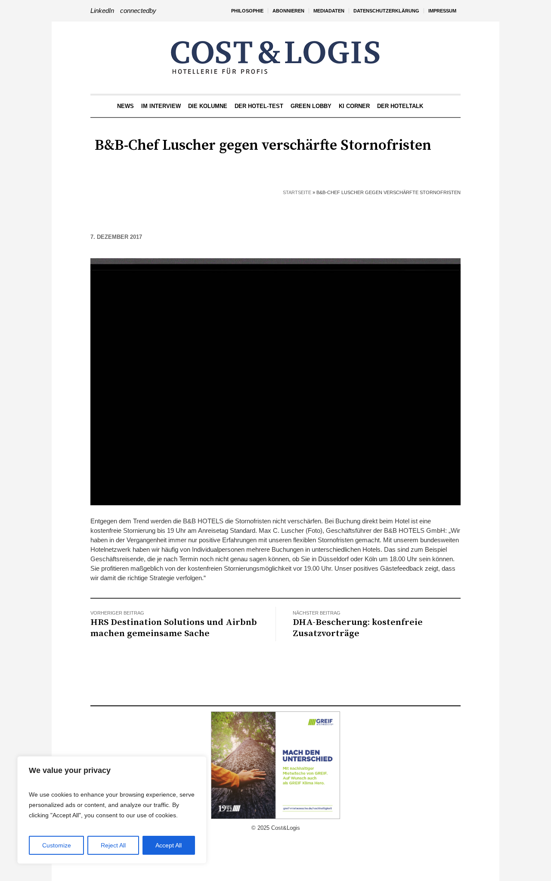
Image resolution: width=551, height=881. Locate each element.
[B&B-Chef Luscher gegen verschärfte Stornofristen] (275, 381)
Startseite (297, 192)
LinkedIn (102, 10)
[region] (112, 810)
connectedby (138, 10)
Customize (56, 845)
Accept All (168, 845)
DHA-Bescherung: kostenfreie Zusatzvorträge (358, 628)
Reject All (113, 845)
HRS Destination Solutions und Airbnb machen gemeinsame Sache (173, 628)
